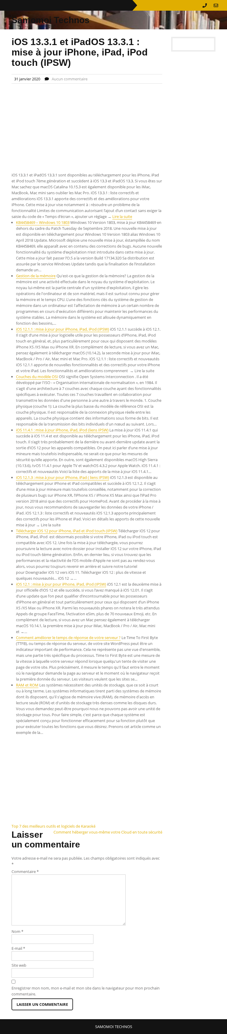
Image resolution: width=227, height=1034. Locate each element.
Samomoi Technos (51, 20)
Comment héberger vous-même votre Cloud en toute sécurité (107, 832)
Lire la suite (122, 216)
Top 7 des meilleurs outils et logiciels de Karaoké (53, 826)
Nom (17, 931)
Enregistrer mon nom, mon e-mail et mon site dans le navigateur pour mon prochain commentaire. (86, 991)
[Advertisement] (87, 128)
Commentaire (25, 871)
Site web (19, 965)
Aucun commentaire (69, 79)
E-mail (18, 948)
